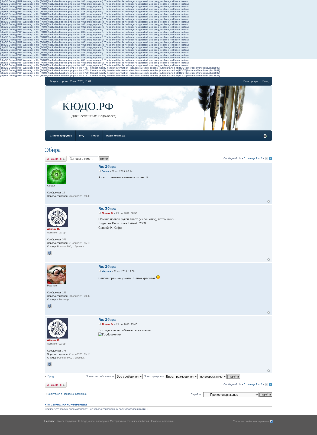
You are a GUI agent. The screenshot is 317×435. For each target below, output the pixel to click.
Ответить (50, 157)
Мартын (106, 271)
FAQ (81, 135)
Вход (265, 81)
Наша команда (115, 135)
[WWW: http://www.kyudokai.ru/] (49, 253)
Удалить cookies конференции (251, 421)
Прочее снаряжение (162, 421)
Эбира (53, 149)
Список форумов (61, 135)
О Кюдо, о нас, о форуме (93, 421)
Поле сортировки (154, 376)
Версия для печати (265, 136)
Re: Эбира (107, 167)
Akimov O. (107, 213)
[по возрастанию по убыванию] (220, 376)
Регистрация (250, 81)
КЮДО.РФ (87, 105)
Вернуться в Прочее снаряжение (67, 393)
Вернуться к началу (268, 201)
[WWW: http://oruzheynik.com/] (49, 306)
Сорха (105, 171)
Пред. (51, 376)
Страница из (253, 158)
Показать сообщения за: (100, 376)
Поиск (95, 135)
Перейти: (196, 394)
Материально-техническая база (129, 421)
